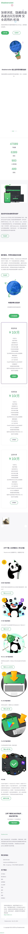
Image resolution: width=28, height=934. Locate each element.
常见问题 (3, 779)
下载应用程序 (14, 822)
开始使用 (5, 236)
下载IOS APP (6, 629)
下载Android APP (7, 593)
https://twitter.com (8, 914)
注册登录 (17, 32)
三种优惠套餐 (14, 315)
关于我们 (3, 874)
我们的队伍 (3, 876)
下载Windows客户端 (8, 667)
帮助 (2, 887)
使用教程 (3, 882)
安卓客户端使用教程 (5, 582)
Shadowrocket (7, 3)
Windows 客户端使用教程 (7, 656)
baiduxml (2, 932)
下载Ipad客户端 (6, 749)
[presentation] (2, 526)
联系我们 (3, 898)
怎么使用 (3, 884)
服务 (2, 879)
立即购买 (14, 376)
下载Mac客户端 (6, 708)
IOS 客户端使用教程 (5, 620)
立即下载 (5, 32)
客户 (2, 892)
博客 (2, 895)
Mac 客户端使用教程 (5, 700)
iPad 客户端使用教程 (6, 741)
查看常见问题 (6, 798)
